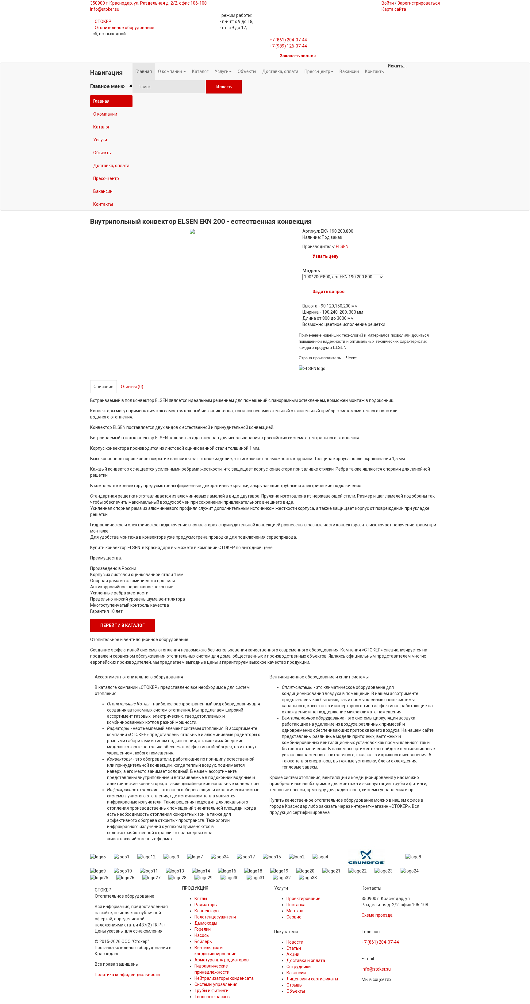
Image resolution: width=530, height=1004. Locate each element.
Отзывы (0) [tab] (132, 386)
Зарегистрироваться (419, 3)
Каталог (101, 126)
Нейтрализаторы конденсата (224, 978)
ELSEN (342, 246)
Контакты (103, 204)
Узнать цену (325, 256)
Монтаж (294, 910)
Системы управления (215, 984)
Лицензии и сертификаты (312, 978)
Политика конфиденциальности (127, 974)
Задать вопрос (328, 291)
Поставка (295, 904)
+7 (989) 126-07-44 (288, 46)
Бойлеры (203, 941)
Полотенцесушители (215, 916)
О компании (105, 114)
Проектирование (303, 898)
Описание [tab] (103, 386)
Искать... (397, 65)
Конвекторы (206, 910)
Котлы (200, 898)
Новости (294, 942)
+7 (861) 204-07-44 (288, 39)
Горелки (202, 929)
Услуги (100, 139)
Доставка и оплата (305, 960)
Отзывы (294, 985)
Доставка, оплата (111, 165)
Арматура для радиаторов (221, 959)
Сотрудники (298, 966)
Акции (292, 954)
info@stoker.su (376, 969)
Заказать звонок (298, 55)
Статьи (293, 948)
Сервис (293, 916)
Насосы (201, 935)
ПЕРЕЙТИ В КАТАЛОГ (122, 625)
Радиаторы (205, 904)
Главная (101, 101)
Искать (224, 86)
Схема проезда (377, 915)
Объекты (102, 152)
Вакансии (103, 191)
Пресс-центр (106, 178)
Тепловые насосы (212, 996)
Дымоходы (205, 923)
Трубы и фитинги (211, 990)
